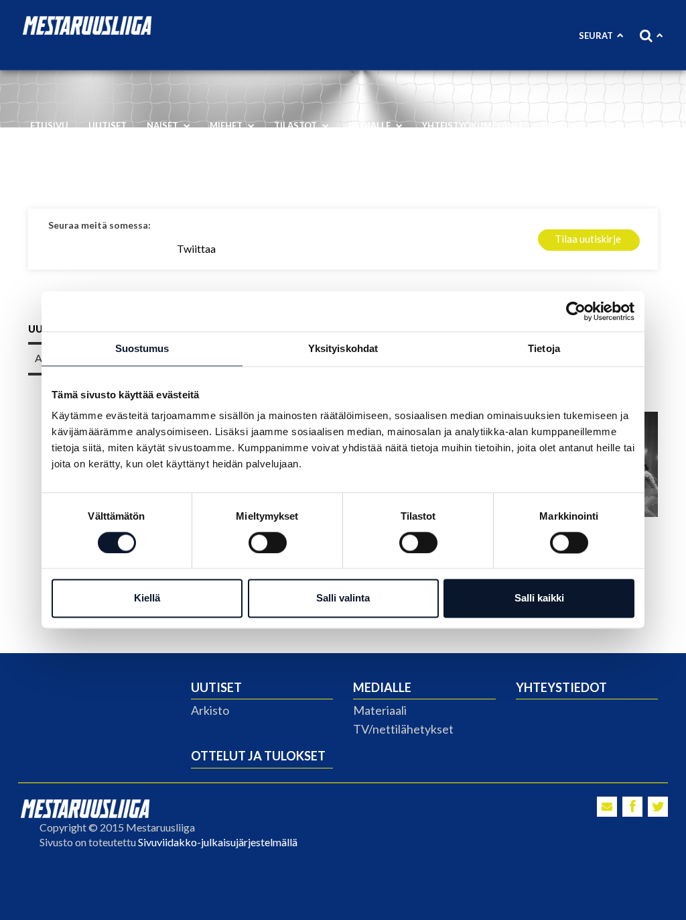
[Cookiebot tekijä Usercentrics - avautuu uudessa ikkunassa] (575, 311)
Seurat (596, 35)
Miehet (227, 125)
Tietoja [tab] (544, 348)
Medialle (370, 125)
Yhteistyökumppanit (472, 125)
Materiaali (380, 710)
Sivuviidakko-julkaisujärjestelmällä (217, 842)
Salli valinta (343, 598)
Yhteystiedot (561, 687)
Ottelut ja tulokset (258, 755)
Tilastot (296, 125)
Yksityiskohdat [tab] (343, 348)
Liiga (555, 125)
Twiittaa (196, 248)
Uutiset (107, 125)
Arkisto (210, 710)
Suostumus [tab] (142, 348)
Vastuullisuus (67, 167)
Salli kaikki (539, 598)
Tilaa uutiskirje (588, 239)
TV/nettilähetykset (403, 729)
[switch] (268, 542)
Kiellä (147, 598)
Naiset (163, 125)
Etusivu (49, 125)
